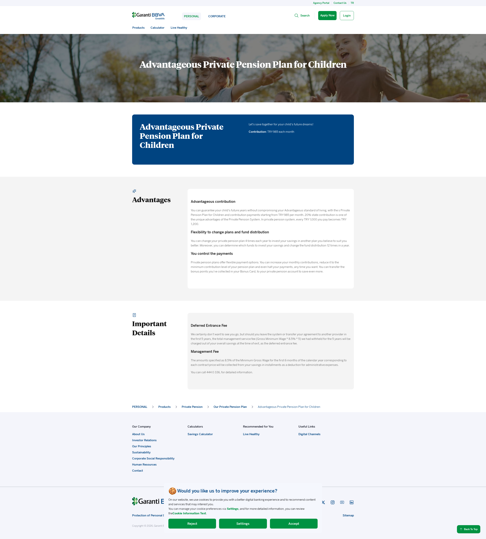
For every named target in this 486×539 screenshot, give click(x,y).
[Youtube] (342, 502)
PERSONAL (191, 16)
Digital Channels (309, 434)
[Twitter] (323, 502)
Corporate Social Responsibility (153, 458)
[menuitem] (138, 27)
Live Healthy (251, 434)
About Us (138, 434)
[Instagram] (332, 502)
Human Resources (144, 464)
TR (352, 3)
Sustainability (141, 452)
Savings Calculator (200, 434)
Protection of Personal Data (150, 515)
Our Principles (141, 446)
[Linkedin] (351, 502)
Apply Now (327, 15)
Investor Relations (144, 440)
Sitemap (348, 515)
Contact (137, 470)
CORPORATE (217, 16)
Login (347, 15)
